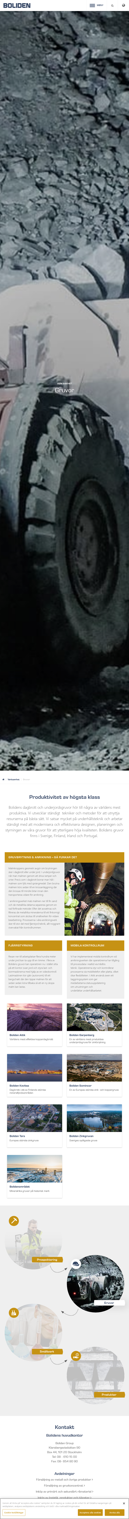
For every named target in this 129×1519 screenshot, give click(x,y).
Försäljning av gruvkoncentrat (64, 1485)
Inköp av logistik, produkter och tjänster (64, 1498)
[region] (64, 1508)
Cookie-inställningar (14, 1512)
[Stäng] (124, 1503)
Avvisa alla (114, 1512)
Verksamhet (14, 779)
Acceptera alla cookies (90, 1512)
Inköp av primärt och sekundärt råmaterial (64, 1491)
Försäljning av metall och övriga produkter (64, 1480)
